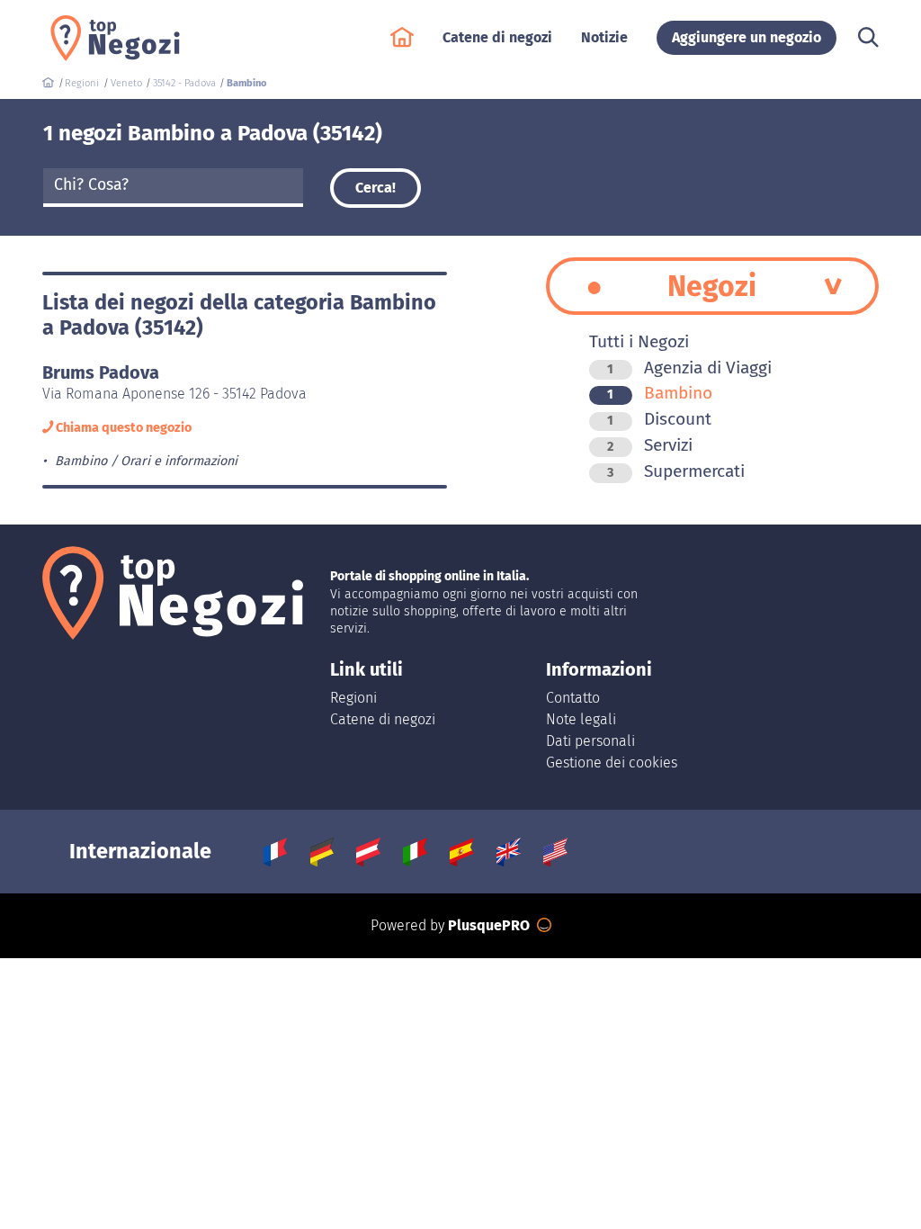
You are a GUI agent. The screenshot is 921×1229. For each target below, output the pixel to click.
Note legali (581, 719)
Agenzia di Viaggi (689, 367)
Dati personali (590, 740)
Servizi (650, 445)
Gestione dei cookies (611, 762)
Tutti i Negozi (639, 341)
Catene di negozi (382, 719)
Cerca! (375, 187)
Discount (659, 418)
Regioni (353, 697)
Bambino (659, 392)
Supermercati (676, 471)
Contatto (573, 697)
